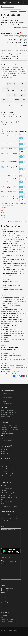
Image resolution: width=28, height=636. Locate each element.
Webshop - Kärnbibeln (9, 621)
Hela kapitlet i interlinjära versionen (12, 9)
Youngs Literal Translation (10, 335)
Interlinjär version (6, 462)
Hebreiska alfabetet (7, 474)
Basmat (17, 100)
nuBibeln (5, 235)
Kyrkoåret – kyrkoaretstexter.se (10, 518)
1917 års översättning (8, 269)
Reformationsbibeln (8, 259)
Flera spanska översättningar (11, 349)
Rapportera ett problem (21, 27)
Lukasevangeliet (6, 495)
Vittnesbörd (5, 395)
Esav (4, 100)
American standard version (10, 317)
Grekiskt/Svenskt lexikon (8, 464)
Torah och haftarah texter (8, 520)
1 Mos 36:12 (13, 11)
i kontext (8, 7)
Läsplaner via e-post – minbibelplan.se (12, 516)
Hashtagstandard (6, 431)
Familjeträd (5, 453)
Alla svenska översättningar (9, 412)
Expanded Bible (7, 301)
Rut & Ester (5, 491)
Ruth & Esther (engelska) (8, 493)
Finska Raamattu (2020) (9, 285)
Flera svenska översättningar (11, 231)
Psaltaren (4, 503)
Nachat (23, 89)
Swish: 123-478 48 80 (7, 619)
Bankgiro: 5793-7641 (7, 617)
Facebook (5, 602)
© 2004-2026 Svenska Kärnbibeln (10, 630)
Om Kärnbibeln (6, 393)
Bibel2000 (5, 247)
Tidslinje (4, 451)
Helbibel (4, 485)
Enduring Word (7, 367)
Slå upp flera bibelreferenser (9, 427)
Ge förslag (5, 590)
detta (14, 95)
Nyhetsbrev (5, 606)
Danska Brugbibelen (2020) (10, 289)
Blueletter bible (7, 355)
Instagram (5, 601)
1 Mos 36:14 (22, 11)
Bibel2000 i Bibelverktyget (10, 251)
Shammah (6, 89)
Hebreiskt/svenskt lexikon (9, 468)
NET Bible (5, 329)
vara (8, 95)
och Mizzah (22, 95)
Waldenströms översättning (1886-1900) (14, 263)
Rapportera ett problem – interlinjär (17, 221)
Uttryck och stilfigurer (7, 414)
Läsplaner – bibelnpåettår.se (9, 514)
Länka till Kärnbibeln (7, 433)
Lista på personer (6, 449)
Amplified (5, 305)
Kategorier (5, 471)
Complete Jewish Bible (9, 313)
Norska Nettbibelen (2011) (10, 281)
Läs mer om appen (7, 557)
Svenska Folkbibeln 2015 (9, 239)
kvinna (10, 100)
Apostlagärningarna (7, 501)
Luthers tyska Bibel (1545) (10, 347)
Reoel (9, 84)
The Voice (5, 333)
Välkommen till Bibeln (7, 410)
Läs (10, 2)
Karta (3, 438)
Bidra (4, 592)
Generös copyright (7, 397)
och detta (23, 84)
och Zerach (15, 89)
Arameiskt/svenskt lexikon (9, 466)
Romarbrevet (5, 499)
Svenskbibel (6, 255)
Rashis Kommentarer (8, 371)
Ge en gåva (5, 615)
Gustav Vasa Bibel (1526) (9, 273)
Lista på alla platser (7, 440)
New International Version (10, 309)
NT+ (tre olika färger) (7, 488)
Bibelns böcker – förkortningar (10, 429)
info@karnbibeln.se (8, 588)
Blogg (4, 401)
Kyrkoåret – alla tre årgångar (9, 506)
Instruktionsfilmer (7, 403)
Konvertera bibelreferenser (9, 425)
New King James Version (9, 319)
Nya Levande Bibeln (8, 243)
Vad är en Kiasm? (6, 416)
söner (15, 84)
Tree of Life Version (8, 325)
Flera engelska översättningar (11, 297)
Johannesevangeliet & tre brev (10, 497)
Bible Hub (5, 339)
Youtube (4, 604)
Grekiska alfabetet (7, 476)
